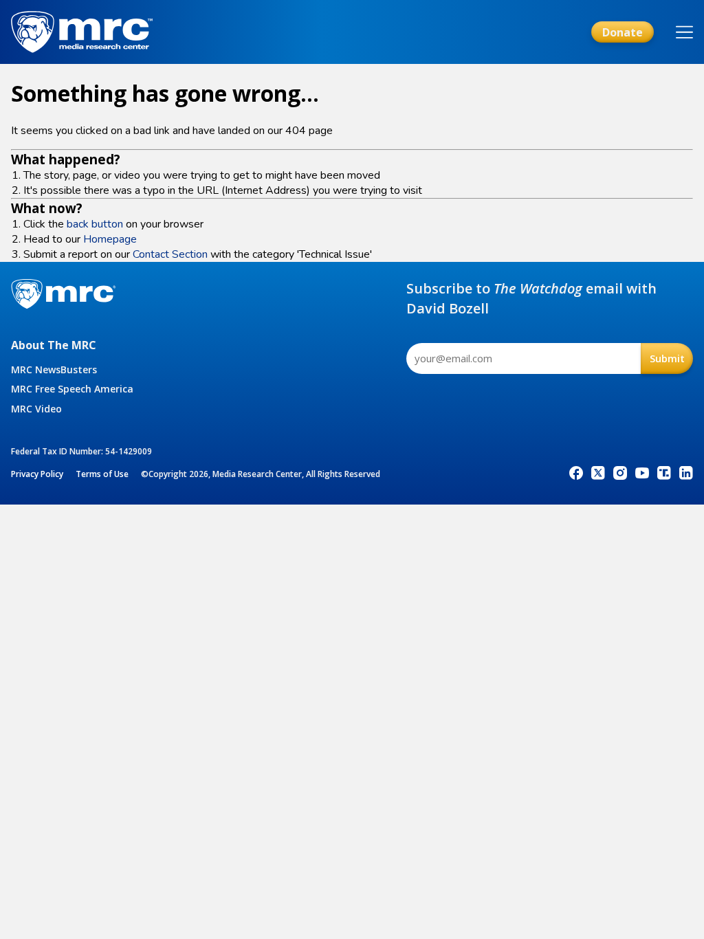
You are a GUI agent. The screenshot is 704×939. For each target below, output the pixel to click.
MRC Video (36, 408)
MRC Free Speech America (72, 388)
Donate (622, 32)
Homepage (110, 239)
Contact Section (170, 254)
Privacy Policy (37, 474)
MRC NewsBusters (54, 369)
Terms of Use (102, 474)
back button (95, 224)
